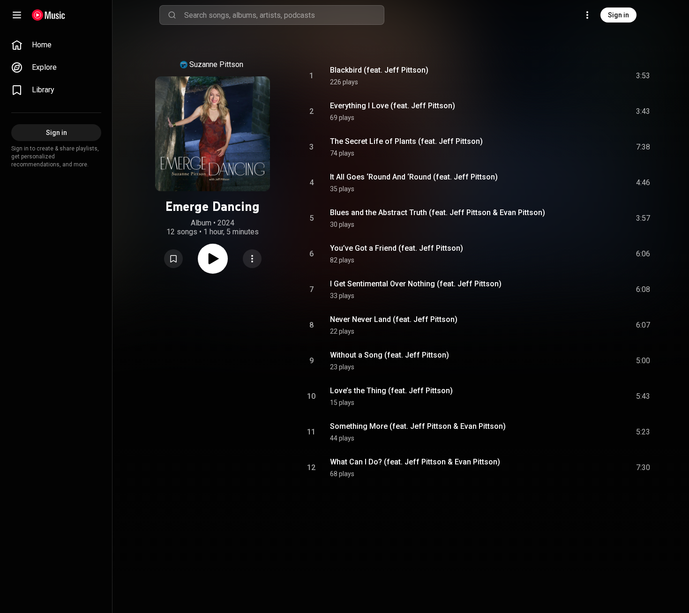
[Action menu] (252, 258)
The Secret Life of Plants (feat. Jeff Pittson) (406, 141)
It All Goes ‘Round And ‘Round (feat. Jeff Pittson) (414, 176)
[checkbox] (643, 76)
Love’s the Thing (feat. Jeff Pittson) (391, 390)
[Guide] (16, 15)
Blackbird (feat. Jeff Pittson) (379, 70)
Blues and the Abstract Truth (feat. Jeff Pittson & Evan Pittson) (437, 212)
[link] (56, 45)
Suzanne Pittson (216, 64)
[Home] (48, 15)
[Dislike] (590, 75)
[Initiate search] (172, 14)
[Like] (572, 75)
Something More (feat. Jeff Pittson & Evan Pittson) (418, 426)
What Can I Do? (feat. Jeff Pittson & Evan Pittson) (415, 461)
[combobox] (284, 15)
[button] (173, 258)
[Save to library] (173, 258)
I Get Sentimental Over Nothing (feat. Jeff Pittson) (416, 283)
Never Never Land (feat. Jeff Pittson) (393, 319)
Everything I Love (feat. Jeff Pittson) (392, 105)
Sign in (618, 15)
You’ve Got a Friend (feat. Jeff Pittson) (396, 248)
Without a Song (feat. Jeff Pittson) (389, 355)
